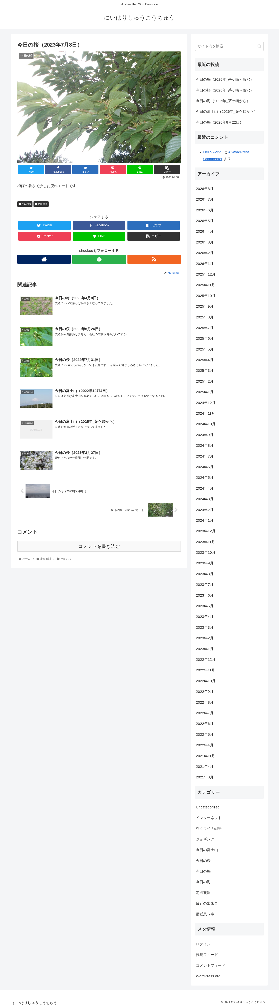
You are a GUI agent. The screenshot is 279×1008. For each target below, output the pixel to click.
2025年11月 (205, 285)
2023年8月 (204, 574)
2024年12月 (205, 403)
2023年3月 (204, 627)
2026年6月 (204, 210)
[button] (259, 46)
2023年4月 (204, 617)
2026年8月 (204, 189)
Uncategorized (208, 807)
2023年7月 (204, 585)
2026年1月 (204, 264)
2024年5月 (204, 478)
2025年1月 (204, 392)
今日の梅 (203, 871)
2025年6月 (204, 338)
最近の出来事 (207, 903)
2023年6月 (204, 595)
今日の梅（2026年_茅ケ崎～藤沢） (225, 79)
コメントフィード (210, 965)
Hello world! (212, 152)
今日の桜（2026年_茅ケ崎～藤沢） (225, 90)
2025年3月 (204, 370)
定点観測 (42, 203)
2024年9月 (204, 435)
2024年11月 (205, 413)
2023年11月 (205, 542)
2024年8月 (204, 445)
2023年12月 (205, 531)
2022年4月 (204, 745)
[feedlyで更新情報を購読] (99, 259)
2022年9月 (204, 692)
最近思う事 (205, 914)
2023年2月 (204, 638)
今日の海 (203, 882)
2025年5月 (204, 349)
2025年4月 (204, 360)
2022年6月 (204, 724)
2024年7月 (204, 456)
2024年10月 (205, 424)
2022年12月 (205, 659)
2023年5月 (204, 606)
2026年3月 (204, 242)
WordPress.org (208, 976)
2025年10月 (205, 296)
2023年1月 (204, 649)
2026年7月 (204, 199)
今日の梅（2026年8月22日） (219, 122)
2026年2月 (204, 253)
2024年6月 (204, 467)
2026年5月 (204, 221)
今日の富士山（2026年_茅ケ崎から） (227, 111)
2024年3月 (204, 499)
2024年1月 (204, 520)
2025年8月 (204, 317)
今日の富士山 (207, 850)
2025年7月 (204, 328)
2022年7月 (204, 713)
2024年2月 (204, 510)
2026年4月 (204, 231)
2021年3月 (204, 777)
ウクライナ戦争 (209, 828)
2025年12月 (205, 274)
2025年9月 (204, 306)
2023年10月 (205, 552)
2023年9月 (204, 563)
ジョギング (205, 839)
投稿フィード (207, 955)
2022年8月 (204, 702)
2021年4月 (204, 767)
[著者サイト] (44, 259)
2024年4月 (204, 488)
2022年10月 (205, 681)
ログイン (203, 944)
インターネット (209, 818)
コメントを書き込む (99, 546)
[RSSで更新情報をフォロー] (154, 259)
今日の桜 (26, 203)
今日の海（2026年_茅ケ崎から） (223, 101)
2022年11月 (205, 670)
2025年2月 (204, 381)
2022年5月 (204, 734)
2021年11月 (205, 756)
